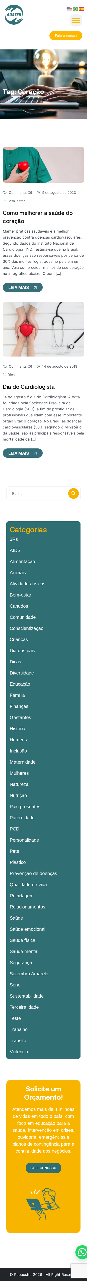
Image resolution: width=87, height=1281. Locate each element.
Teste (15, 1018)
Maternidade (22, 762)
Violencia (19, 1051)
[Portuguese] (76, 8)
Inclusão (18, 750)
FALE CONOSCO (43, 1168)
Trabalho (19, 1029)
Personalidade (24, 840)
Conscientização (26, 628)
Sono (15, 984)
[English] (70, 8)
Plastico (18, 862)
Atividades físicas (27, 583)
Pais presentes (25, 806)
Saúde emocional (27, 929)
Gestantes (20, 717)
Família (17, 695)
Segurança (21, 962)
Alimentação (22, 561)
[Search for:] (43, 493)
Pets (14, 851)
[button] (76, 20)
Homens (18, 739)
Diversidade (22, 672)
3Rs (14, 539)
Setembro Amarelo (29, 973)
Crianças (19, 639)
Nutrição (18, 795)
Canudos (19, 606)
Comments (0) (20, 192)
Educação (20, 684)
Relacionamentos (27, 906)
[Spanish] (82, 8)
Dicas (11, 375)
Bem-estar (16, 201)
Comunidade (23, 617)
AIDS (15, 550)
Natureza (19, 784)
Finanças (19, 706)
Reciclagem (22, 895)
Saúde (16, 918)
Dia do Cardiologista (29, 386)
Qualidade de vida (28, 884)
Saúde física (22, 940)
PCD (14, 828)
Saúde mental (24, 951)
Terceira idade (24, 1007)
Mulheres (19, 773)
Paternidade (22, 817)
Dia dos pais (22, 650)
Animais (18, 572)
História (17, 728)
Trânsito (18, 1040)
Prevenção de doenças (33, 873)
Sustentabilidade (27, 996)
